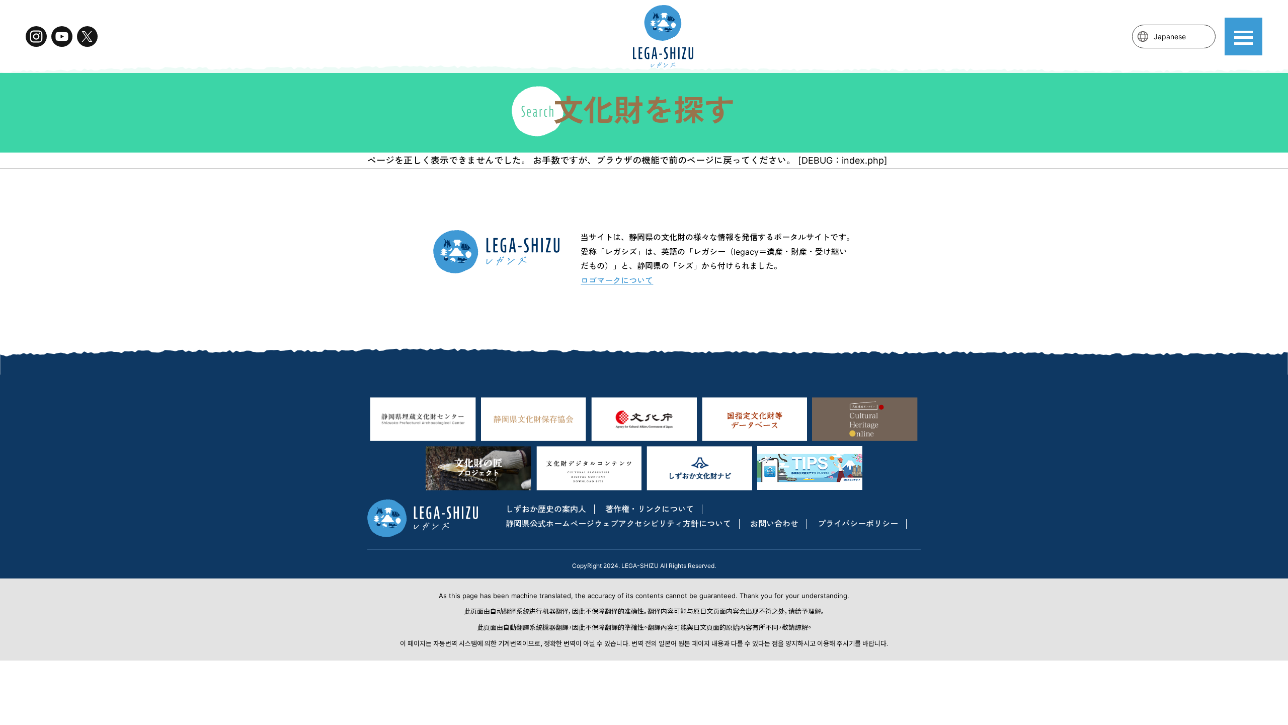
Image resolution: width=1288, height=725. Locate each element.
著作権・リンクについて (649, 509)
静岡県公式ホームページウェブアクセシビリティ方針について (618, 524)
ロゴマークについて (617, 280)
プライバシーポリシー (858, 524)
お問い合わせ (774, 524)
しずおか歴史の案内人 (546, 509)
